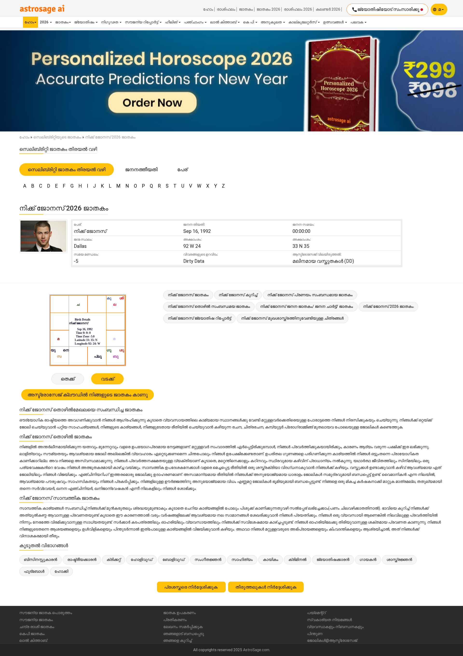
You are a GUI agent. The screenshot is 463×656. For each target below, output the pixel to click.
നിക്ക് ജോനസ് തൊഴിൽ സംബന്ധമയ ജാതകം (209, 306)
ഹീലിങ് (171, 22)
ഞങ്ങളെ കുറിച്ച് (177, 640)
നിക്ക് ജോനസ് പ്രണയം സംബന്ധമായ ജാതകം (310, 295)
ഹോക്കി (61, 571)
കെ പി (249, 22)
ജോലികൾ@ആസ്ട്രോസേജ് (332, 640)
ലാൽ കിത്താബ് (223, 22)
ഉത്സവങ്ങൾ (334, 22)
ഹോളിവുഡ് (141, 559)
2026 (44, 22)
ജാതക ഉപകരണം (179, 612)
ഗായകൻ (368, 559)
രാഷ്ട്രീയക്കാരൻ (81, 559)
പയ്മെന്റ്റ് (316, 612)
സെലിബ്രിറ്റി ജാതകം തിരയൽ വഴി (66, 169)
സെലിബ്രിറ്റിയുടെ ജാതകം (57, 137)
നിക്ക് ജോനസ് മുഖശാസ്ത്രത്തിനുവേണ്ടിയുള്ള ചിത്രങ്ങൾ (292, 318)
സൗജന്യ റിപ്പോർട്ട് (142, 22)
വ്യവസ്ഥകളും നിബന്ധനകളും (335, 626)
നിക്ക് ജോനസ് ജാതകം (188, 295)
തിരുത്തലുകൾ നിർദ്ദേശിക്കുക (265, 587)
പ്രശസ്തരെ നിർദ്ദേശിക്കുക (191, 587)
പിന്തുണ (314, 633)
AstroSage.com (256, 650)
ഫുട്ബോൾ (34, 571)
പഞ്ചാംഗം (194, 22)
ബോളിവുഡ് (173, 559)
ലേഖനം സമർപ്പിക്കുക (183, 626)
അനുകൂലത (272, 22)
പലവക (357, 22)
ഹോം (208, 9)
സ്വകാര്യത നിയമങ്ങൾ (329, 619)
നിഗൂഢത (110, 22)
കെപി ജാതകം (32, 633)
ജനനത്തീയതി (141, 169)
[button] (34, 80)
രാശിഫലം (226, 9)
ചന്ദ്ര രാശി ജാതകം (36, 626)
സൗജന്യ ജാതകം (36, 619)
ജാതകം (246, 9)
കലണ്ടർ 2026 (328, 9)
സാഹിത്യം (242, 559)
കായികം (270, 559)
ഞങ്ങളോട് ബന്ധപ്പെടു (183, 633)
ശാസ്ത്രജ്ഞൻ (399, 559)
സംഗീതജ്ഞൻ (208, 559)
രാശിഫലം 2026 (298, 9)
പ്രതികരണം (175, 619)
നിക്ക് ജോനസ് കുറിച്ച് (238, 295)
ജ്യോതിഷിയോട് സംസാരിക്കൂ (386, 10)
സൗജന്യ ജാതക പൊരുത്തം (45, 612)
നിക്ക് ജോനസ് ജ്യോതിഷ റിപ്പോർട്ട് (199, 318)
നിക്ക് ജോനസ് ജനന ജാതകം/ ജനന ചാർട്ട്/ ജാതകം (306, 306)
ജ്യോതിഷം (84, 22)
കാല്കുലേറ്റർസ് (302, 22)
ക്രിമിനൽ (297, 559)
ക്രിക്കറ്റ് (114, 559)
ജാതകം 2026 (268, 9)
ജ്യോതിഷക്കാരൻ (333, 559)
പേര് (182, 169)
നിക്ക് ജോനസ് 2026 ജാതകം (388, 306)
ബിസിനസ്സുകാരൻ (40, 559)
